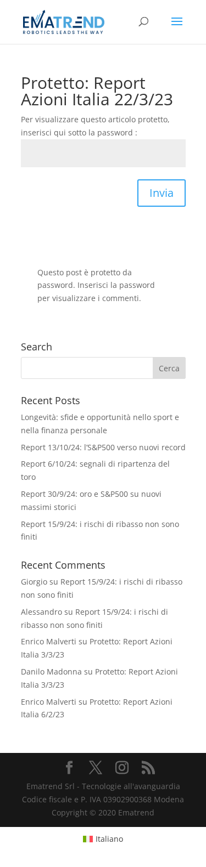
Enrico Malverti (48, 641)
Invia (161, 192)
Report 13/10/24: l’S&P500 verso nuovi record (103, 447)
